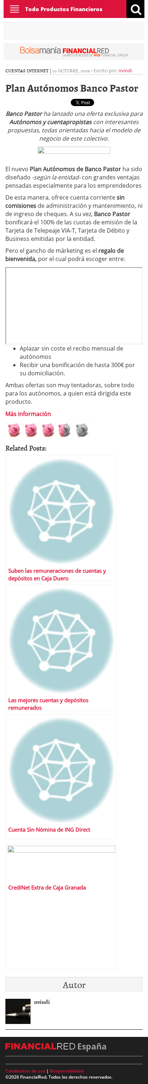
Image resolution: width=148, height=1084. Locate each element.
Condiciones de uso (25, 1071)
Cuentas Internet (26, 70)
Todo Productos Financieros (63, 9)
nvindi (125, 70)
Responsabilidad (66, 1071)
